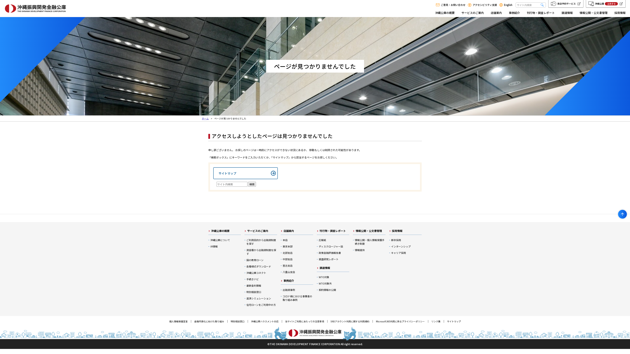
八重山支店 (289, 272)
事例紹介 (514, 13)
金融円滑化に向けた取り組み (209, 321)
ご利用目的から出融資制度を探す (261, 241)
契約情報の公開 (327, 290)
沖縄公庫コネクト (256, 273)
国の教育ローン (254, 260)
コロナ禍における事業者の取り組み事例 (297, 298)
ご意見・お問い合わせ (453, 5)
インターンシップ (401, 246)
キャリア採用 (398, 253)
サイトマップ (227, 173)
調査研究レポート (328, 259)
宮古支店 (288, 265)
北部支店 (288, 253)
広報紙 (322, 240)
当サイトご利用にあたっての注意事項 (304, 321)
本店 (285, 240)
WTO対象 (324, 277)
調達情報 (567, 13)
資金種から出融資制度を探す (261, 251)
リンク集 (436, 321)
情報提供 (360, 250)
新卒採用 (396, 240)
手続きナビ (252, 279)
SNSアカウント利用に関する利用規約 (350, 321)
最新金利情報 (253, 285)
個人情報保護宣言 (178, 321)
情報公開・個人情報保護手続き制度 (369, 241)
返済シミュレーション (258, 298)
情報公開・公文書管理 (594, 13)
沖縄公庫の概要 (445, 13)
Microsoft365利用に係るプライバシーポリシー (400, 321)
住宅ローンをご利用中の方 (261, 304)
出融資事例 (289, 290)
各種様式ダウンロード (258, 266)
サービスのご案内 (473, 13)
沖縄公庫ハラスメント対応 (265, 321)
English (508, 5)
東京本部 (288, 246)
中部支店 (288, 259)
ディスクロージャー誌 (331, 246)
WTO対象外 (325, 283)
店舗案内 (496, 13)
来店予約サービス (566, 3)
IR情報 (214, 246)
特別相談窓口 (253, 292)
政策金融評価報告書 (330, 253)
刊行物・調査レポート (541, 13)
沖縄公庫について (220, 240)
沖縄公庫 (605, 3)
